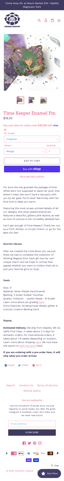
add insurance (27, 345)
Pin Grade (9, 133)
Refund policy (32, 390)
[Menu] (59, 20)
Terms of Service (47, 385)
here (41, 302)
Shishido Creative (24, 471)
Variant (7, 145)
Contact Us (26, 385)
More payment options (32, 176)
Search (10, 385)
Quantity (51, 145)
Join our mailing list (32, 400)
